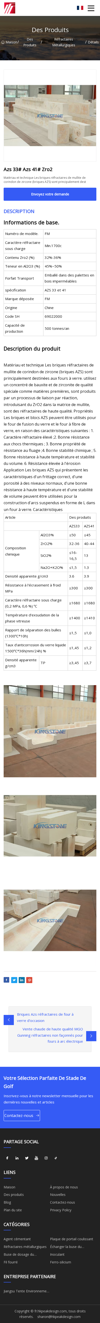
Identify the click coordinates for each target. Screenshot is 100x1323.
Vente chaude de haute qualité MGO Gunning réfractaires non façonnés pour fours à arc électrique (50, 1035)
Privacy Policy (60, 1210)
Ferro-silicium (60, 1262)
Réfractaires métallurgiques (63, 42)
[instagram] (46, 1158)
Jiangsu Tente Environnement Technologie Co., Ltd (27, 1292)
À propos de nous (64, 1187)
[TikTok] (55, 1158)
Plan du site (13, 1210)
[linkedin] (17, 1158)
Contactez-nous (18, 1115)
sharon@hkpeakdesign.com (59, 1316)
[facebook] (7, 1158)
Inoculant (57, 1254)
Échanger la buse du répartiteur (66, 1247)
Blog (7, 1202)
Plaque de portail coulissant (71, 1239)
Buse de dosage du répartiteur (19, 1255)
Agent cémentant (17, 1239)
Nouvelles (58, 1194)
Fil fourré (11, 1262)
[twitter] (26, 1158)
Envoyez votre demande (50, 194)
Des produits (29, 42)
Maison (11, 42)
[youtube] (36, 1158)
